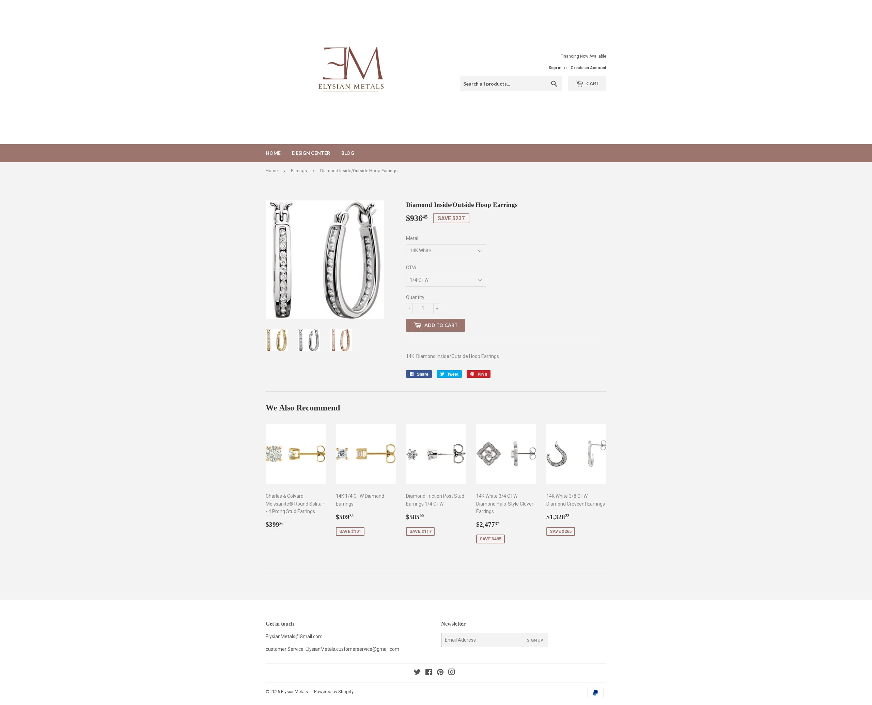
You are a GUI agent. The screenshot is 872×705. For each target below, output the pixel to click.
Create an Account (588, 67)
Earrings (299, 170)
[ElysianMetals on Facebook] (428, 673)
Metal (412, 238)
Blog (347, 153)
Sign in (555, 67)
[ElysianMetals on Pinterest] (440, 673)
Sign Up (535, 640)
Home (273, 153)
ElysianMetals (294, 691)
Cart (592, 83)
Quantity (415, 297)
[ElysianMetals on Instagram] (451, 673)
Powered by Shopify (334, 691)
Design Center (311, 153)
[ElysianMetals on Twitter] (417, 673)
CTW (411, 267)
